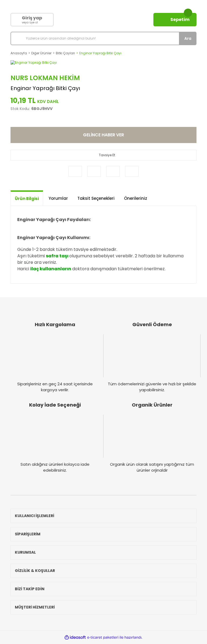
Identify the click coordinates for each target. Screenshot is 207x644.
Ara (187, 38)
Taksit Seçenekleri (96, 198)
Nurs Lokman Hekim (45, 77)
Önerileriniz (135, 198)
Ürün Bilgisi (27, 198)
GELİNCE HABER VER (103, 135)
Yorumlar (58, 198)
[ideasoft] (75, 637)
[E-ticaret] (103, 637)
